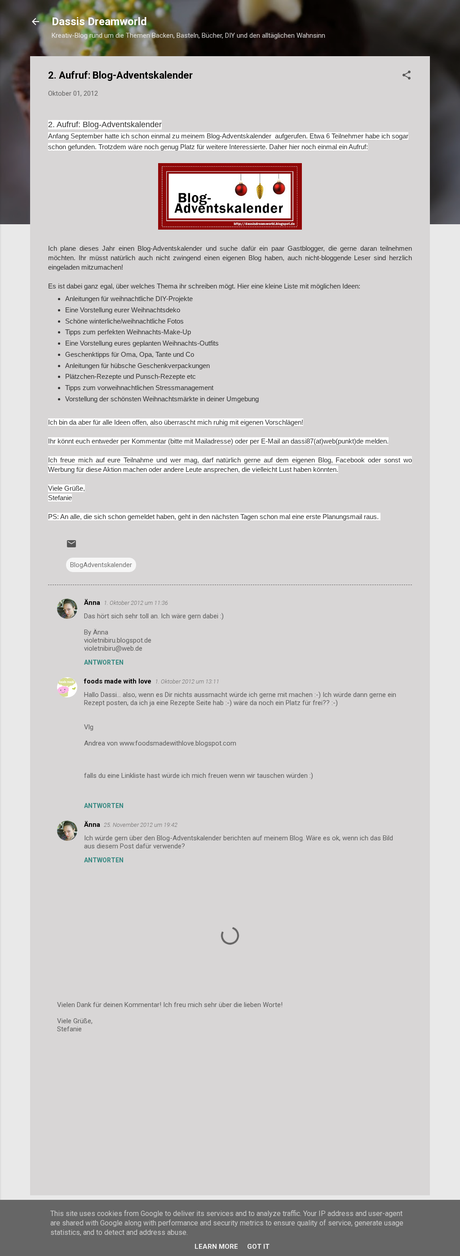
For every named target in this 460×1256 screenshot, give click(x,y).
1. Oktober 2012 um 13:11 (187, 681)
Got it (258, 1247)
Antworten (104, 662)
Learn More (216, 1247)
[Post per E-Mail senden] (71, 547)
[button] (406, 77)
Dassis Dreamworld (99, 21)
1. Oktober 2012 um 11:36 (136, 602)
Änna (92, 603)
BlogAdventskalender (101, 565)
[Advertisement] (230, 1112)
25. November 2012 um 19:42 (140, 824)
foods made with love (117, 681)
